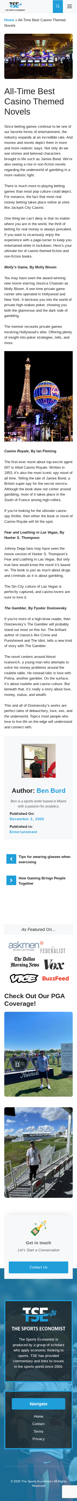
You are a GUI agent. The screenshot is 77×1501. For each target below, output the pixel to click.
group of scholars (50, 1345)
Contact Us (38, 1267)
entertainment (24, 832)
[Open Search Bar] (58, 6)
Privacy (39, 1439)
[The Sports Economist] (15, 6)
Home (9, 20)
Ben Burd (51, 790)
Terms (38, 1432)
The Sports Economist (36, 1481)
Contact (38, 1424)
